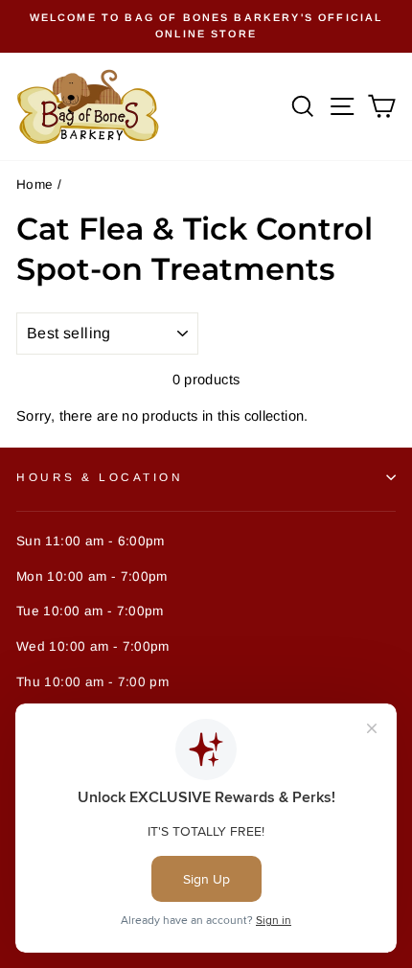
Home (34, 184)
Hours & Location (100, 477)
